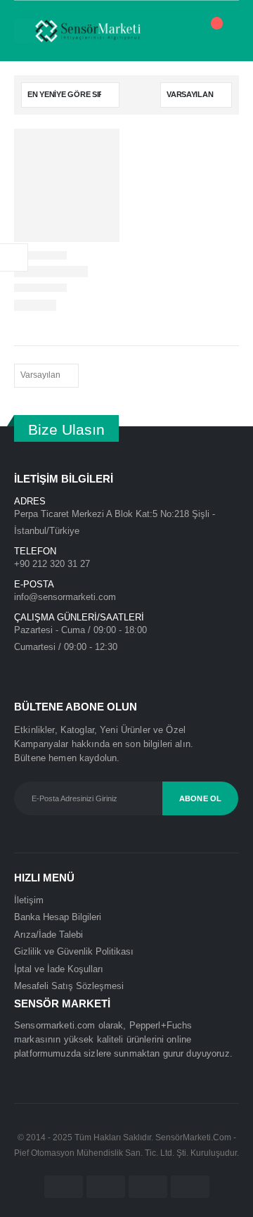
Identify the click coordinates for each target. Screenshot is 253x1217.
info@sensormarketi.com (65, 597)
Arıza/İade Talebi (48, 934)
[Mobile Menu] (24, 31)
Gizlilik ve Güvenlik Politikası (74, 951)
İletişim (29, 900)
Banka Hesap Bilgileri (57, 917)
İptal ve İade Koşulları (58, 969)
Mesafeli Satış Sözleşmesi (69, 986)
